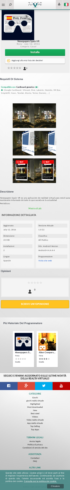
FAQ (35, 461)
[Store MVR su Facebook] (8, 386)
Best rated (35, 413)
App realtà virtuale (35, 423)
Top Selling (35, 426)
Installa (34, 52)
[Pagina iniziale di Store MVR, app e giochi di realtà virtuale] (35, 7)
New (35, 410)
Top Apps (35, 430)
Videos (35, 417)
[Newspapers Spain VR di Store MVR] (23, 342)
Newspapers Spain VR (23, 353)
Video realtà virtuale (35, 420)
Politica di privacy (35, 445)
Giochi (35, 398)
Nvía (19, 44)
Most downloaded (35, 407)
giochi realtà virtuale (35, 401)
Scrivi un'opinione (35, 304)
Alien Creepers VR (47, 353)
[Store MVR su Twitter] (43, 386)
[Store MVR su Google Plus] (26, 386)
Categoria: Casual (28, 47)
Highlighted (35, 404)
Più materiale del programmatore (22, 323)
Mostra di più (35, 209)
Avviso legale (35, 441)
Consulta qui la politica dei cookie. (40, 481)
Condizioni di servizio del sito (35, 448)
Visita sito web (45, 261)
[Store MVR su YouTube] (61, 386)
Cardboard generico (25, 87)
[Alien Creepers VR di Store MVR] (47, 342)
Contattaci (35, 458)
